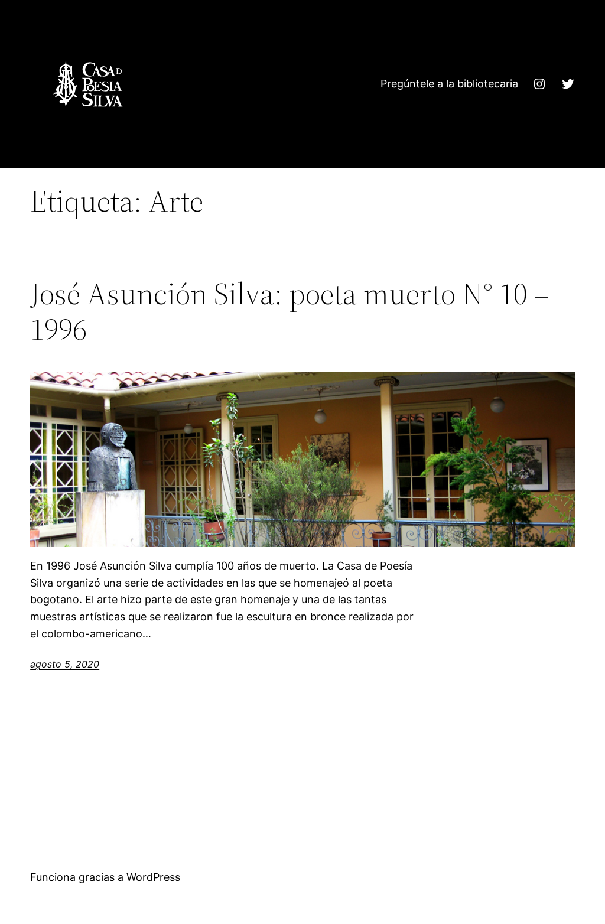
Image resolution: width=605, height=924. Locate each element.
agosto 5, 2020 (64, 664)
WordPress (153, 877)
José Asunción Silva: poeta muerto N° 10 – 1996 (289, 311)
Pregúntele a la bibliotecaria (449, 83)
